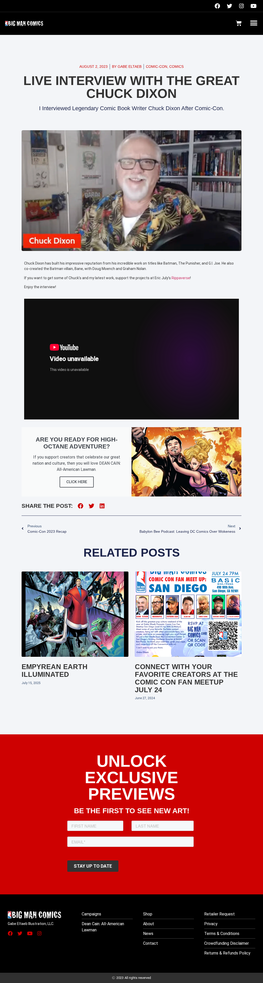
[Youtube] (253, 6)
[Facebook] (217, 6)
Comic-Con (156, 66)
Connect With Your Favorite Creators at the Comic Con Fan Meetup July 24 (186, 678)
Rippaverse (181, 278)
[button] (253, 23)
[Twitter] (229, 6)
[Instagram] (241, 6)
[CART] (239, 23)
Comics (176, 66)
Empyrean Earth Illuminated (55, 670)
